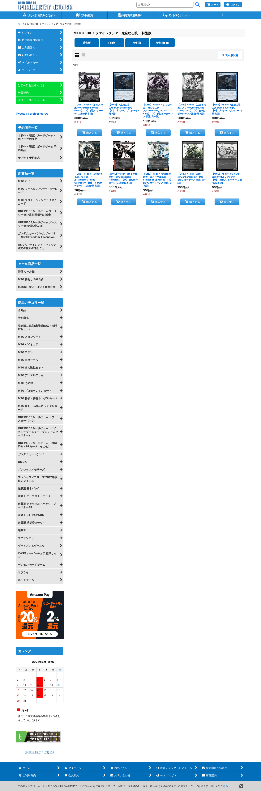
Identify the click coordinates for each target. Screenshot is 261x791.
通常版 (87, 42)
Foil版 (112, 42)
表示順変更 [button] (231, 55)
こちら (224, 786)
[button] (222, 15)
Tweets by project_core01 (32, 113)
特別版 (137, 42)
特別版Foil (162, 42)
